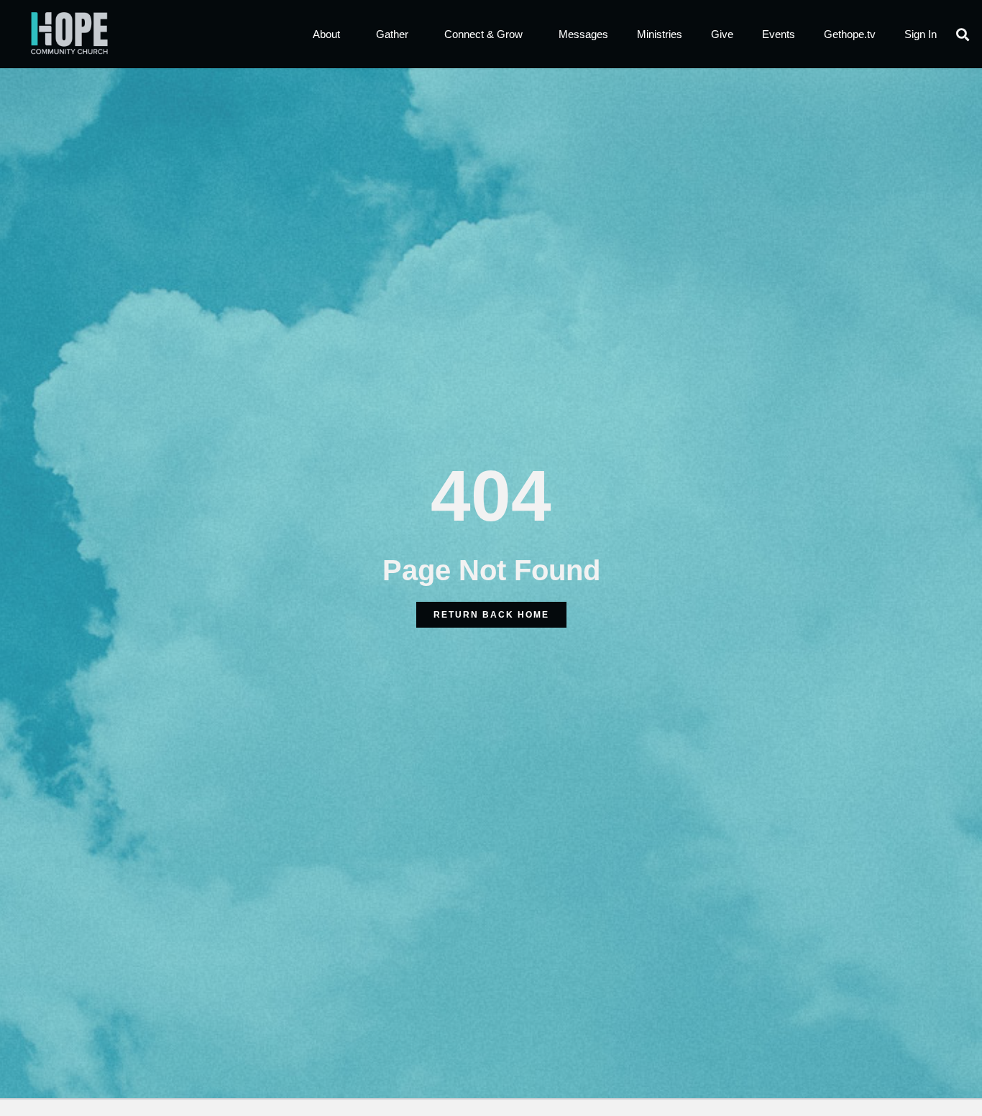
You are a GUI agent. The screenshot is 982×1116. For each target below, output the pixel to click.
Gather (392, 34)
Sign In (920, 34)
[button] (963, 34)
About (326, 34)
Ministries (659, 34)
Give (722, 34)
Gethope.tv (850, 34)
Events (778, 34)
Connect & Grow (483, 34)
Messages (583, 34)
